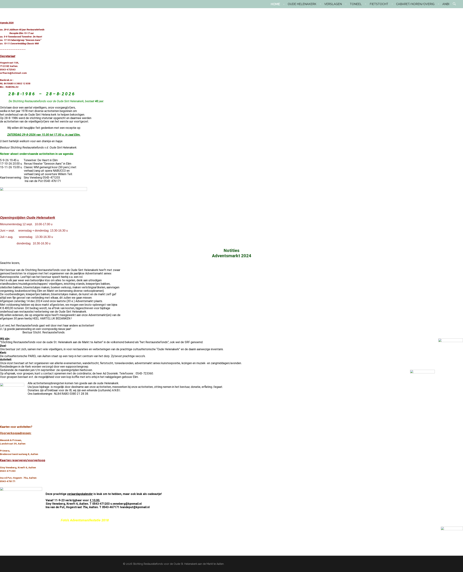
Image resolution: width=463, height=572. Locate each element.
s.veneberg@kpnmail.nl (126, 503)
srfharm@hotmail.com (13, 73)
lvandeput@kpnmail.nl (135, 507)
